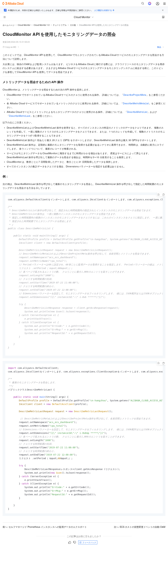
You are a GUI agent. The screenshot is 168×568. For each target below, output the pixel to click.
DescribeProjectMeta (134, 94)
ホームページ (8, 25)
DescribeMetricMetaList (136, 103)
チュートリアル (60, 24)
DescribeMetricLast (19, 115)
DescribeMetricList (137, 111)
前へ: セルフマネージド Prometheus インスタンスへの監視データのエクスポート (45, 526)
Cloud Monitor (24, 24)
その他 (73, 24)
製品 (159, 46)
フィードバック (89, 542)
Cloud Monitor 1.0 (42, 24)
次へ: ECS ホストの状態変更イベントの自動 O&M (139, 526)
